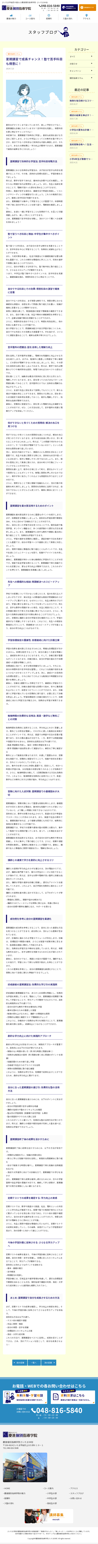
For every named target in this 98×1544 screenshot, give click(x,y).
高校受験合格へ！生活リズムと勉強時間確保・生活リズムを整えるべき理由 (82, 144)
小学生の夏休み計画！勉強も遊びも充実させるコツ (82, 129)
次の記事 (48, 1362)
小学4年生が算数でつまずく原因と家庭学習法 (82, 158)
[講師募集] (49, 1510)
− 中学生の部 (51, 1498)
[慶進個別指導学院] (16, 7)
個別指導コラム (76, 78)
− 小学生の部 (51, 1493)
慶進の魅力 (11, 18)
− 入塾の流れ (8, 1503)
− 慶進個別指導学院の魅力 (14, 1493)
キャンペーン (75, 70)
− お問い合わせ (75, 1498)
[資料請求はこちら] (87, 6)
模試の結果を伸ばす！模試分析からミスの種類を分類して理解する (82, 115)
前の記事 (20, 1362)
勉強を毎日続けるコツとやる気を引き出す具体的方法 (82, 100)
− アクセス (73, 1488)
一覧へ (33, 1362)
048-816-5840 (50, 5)
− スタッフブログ (76, 1493)
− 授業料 (6, 1498)
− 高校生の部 (51, 1503)
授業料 (49, 18)
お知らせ (73, 63)
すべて (72, 56)
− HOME (6, 1488)
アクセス (86, 18)
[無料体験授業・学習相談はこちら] (69, 6)
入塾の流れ (67, 18)
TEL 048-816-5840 (11, 1448)
